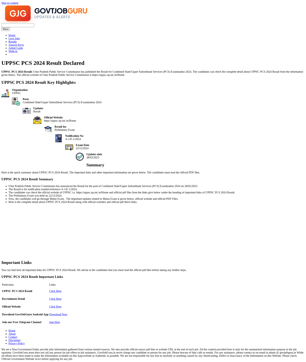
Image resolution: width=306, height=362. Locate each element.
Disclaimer (14, 340)
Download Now (58, 314)
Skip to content (9, 2)
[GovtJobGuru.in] (45, 21)
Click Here (55, 291)
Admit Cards (15, 47)
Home (11, 35)
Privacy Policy (16, 343)
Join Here (54, 322)
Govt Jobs (14, 38)
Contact (12, 336)
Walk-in (12, 51)
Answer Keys (16, 44)
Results (12, 41)
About (12, 333)
